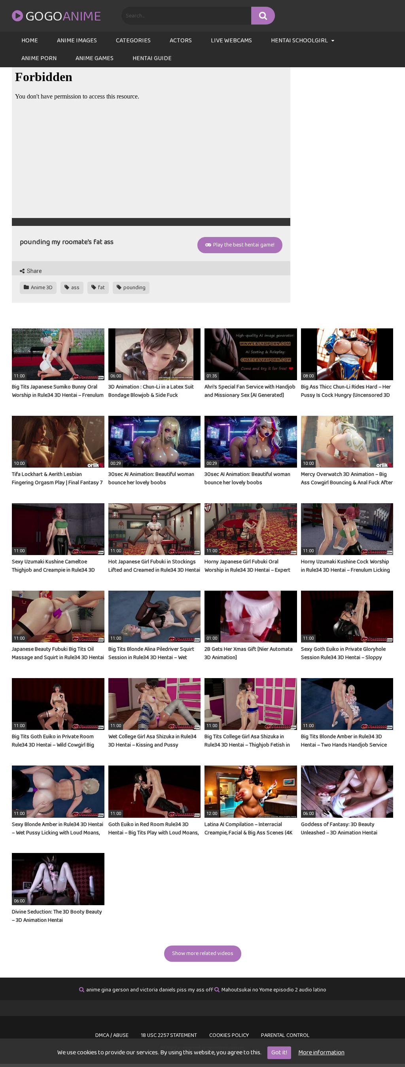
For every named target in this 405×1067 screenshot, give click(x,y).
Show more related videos (202, 953)
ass (74, 287)
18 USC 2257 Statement (169, 1035)
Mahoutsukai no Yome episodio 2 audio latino (273, 990)
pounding (134, 287)
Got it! (279, 1053)
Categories (133, 40)
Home (29, 40)
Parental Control (285, 1035)
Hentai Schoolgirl (299, 40)
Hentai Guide (152, 58)
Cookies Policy (229, 1035)
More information (321, 1053)
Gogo (63, 16)
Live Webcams (231, 40)
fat (101, 287)
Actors (181, 40)
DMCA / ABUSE (112, 1035)
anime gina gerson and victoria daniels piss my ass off (149, 990)
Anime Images (77, 40)
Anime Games (95, 58)
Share (34, 271)
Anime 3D (41, 287)
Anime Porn (39, 58)
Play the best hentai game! (243, 245)
